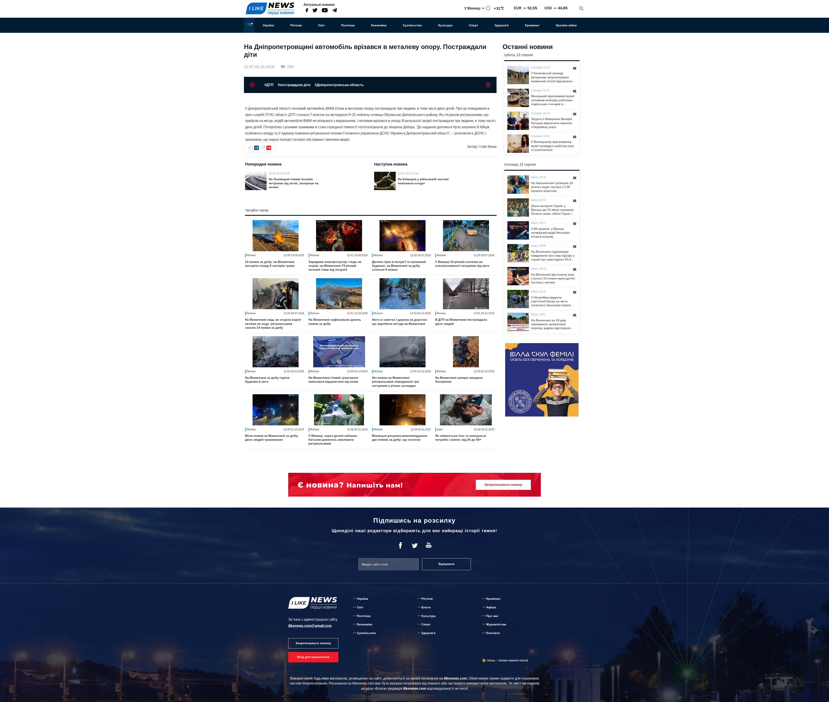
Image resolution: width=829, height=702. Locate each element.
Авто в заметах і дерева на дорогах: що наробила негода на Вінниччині (400, 321)
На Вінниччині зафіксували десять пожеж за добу (335, 321)
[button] (252, 85)
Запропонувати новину (313, 643)
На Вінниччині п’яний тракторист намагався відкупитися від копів (334, 379)
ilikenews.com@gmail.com (310, 626)
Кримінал (532, 25)
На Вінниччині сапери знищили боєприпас (459, 379)
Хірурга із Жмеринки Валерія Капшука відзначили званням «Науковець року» (551, 122)
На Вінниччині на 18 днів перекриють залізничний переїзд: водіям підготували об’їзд (550, 324)
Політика (348, 25)
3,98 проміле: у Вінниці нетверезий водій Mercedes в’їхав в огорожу (550, 232)
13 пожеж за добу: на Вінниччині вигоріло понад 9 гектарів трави (270, 263)
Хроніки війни (566, 25)
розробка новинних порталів (513, 660)
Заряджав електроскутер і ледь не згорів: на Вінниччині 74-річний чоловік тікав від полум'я (335, 265)
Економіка (378, 25)
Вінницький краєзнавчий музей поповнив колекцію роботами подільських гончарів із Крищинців (552, 100)
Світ (321, 25)
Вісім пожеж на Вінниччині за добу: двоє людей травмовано (272, 437)
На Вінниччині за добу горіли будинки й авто (267, 379)
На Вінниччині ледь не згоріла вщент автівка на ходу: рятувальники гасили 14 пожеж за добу (273, 323)
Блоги (426, 607)
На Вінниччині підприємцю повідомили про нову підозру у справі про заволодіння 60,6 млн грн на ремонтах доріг (552, 256)
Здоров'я (502, 25)
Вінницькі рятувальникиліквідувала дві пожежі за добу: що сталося (399, 437)
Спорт (473, 25)
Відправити (446, 564)
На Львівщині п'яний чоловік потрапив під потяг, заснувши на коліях (293, 183)
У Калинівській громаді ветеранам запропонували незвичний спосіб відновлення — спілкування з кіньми (552, 77)
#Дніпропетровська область (339, 85)
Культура (445, 25)
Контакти (493, 633)
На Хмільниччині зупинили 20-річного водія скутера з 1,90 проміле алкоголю (552, 186)
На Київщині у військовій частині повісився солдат (423, 181)
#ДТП (269, 85)
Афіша (491, 607)
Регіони (296, 25)
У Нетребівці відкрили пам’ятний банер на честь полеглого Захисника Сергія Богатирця (551, 301)
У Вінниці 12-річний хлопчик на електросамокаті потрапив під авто (462, 263)
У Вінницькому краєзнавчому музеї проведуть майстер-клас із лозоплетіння (552, 145)
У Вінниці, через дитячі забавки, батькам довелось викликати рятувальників (333, 439)
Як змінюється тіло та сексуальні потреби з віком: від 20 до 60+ (460, 437)
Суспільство (412, 25)
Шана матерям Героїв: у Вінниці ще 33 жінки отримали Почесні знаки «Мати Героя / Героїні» (552, 210)
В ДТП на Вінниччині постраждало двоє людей (461, 321)
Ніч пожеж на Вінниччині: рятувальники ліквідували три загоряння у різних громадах (395, 381)
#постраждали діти (294, 85)
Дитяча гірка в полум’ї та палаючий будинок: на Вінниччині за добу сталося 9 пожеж (399, 265)
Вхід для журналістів (313, 657)
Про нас (492, 616)
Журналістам (496, 624)
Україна (268, 25)
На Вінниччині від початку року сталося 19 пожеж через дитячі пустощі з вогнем (553, 278)
